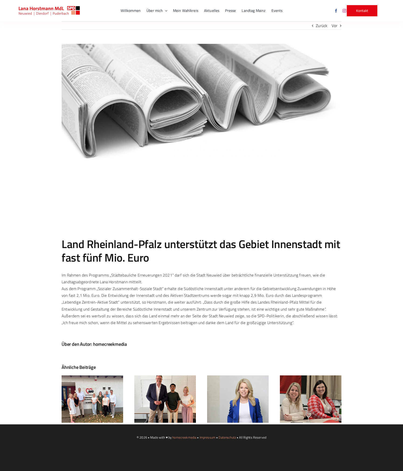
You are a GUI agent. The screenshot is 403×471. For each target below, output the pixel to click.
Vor (334, 26)
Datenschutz (227, 437)
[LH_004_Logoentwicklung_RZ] (49, 8)
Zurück (321, 26)
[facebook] (336, 11)
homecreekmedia (110, 344)
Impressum (207, 437)
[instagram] (344, 11)
